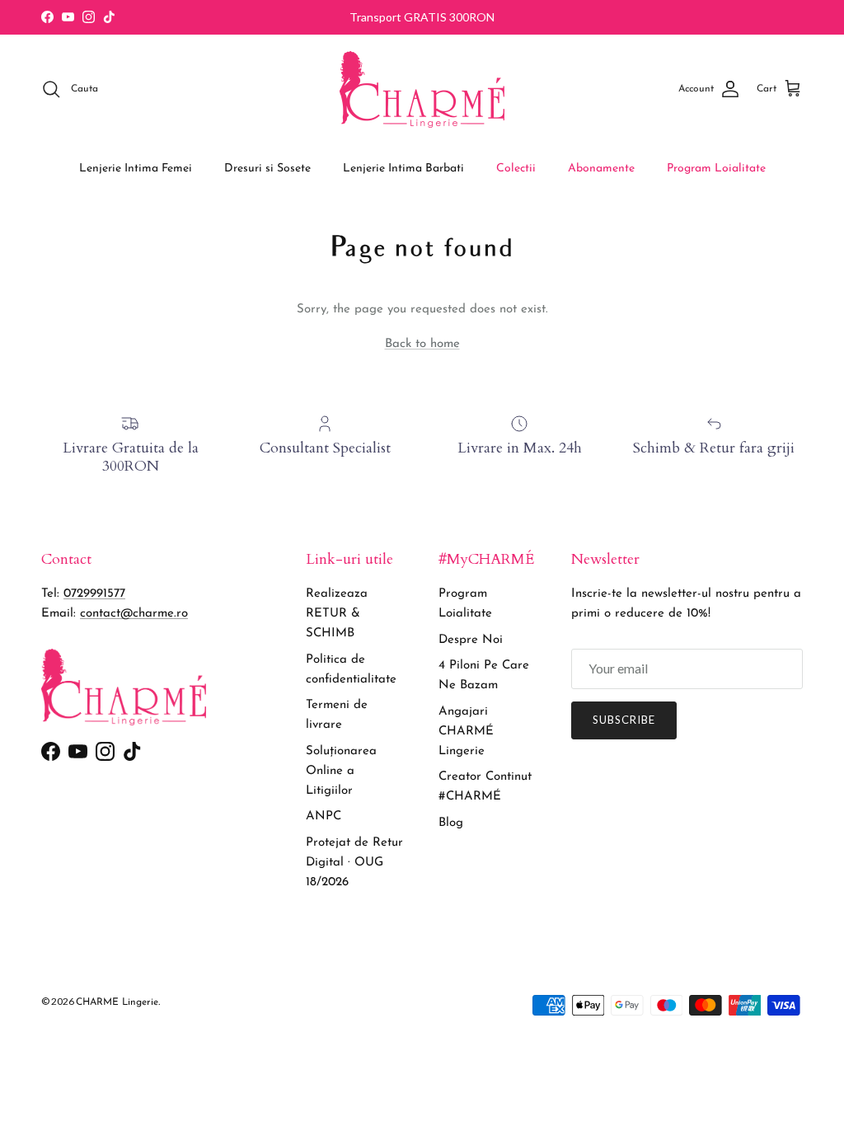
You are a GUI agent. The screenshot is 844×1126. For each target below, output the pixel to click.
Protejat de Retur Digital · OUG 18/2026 (354, 863)
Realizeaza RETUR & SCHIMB (337, 614)
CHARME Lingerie (117, 1002)
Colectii (516, 168)
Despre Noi (470, 640)
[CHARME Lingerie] (422, 89)
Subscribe (624, 719)
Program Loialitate (716, 168)
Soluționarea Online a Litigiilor (341, 771)
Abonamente (601, 168)
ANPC (323, 816)
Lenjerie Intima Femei (135, 168)
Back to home (422, 344)
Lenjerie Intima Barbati (403, 168)
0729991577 (94, 594)
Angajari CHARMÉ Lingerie (466, 732)
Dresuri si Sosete (267, 168)
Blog (450, 823)
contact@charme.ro (134, 614)
